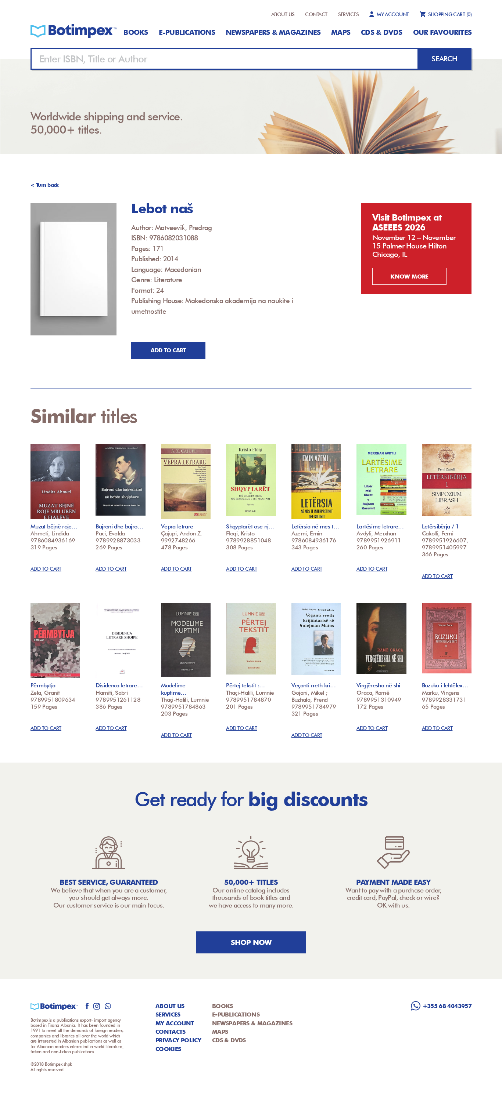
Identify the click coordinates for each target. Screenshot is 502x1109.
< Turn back (45, 185)
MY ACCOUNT (393, 14)
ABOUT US (283, 14)
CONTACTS (170, 1031)
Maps (340, 32)
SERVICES (348, 14)
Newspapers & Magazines (273, 32)
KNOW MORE (409, 276)
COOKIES (168, 1049)
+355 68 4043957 (447, 1006)
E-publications (187, 32)
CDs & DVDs (381, 32)
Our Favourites (442, 32)
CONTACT (316, 14)
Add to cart (168, 350)
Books (135, 32)
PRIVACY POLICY (178, 1040)
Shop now (251, 942)
